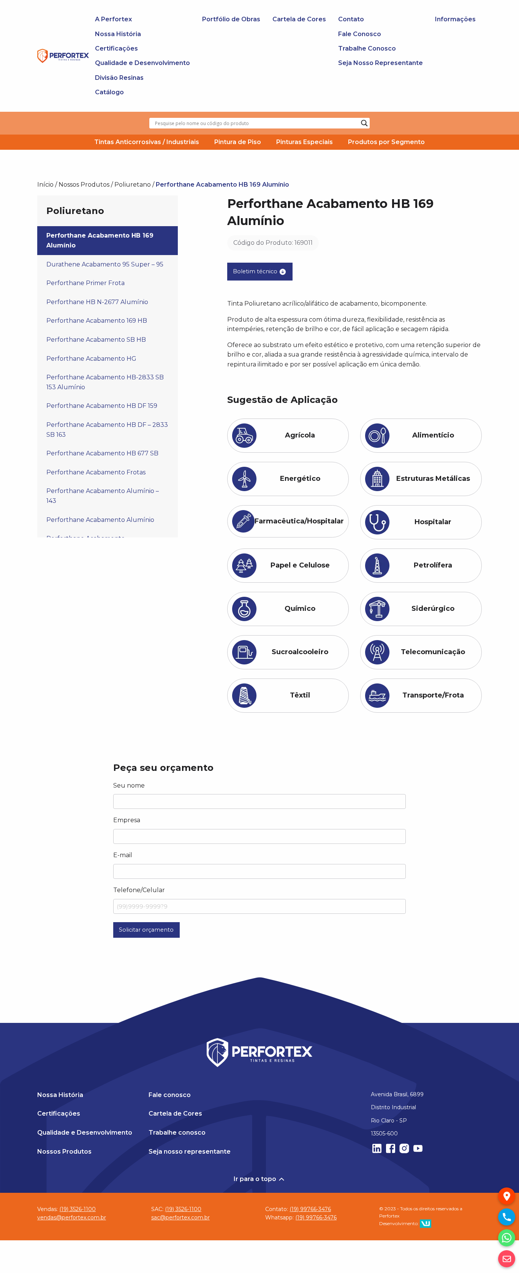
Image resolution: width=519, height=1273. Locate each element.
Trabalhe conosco (177, 1132)
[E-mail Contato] (506, 1258)
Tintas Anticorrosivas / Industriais (146, 142)
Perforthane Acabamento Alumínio (100, 519)
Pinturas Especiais (304, 142)
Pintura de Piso (237, 142)
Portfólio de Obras (231, 19)
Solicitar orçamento (146, 929)
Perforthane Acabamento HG (91, 358)
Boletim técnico (256, 271)
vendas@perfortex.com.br (71, 1217)
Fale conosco (170, 1095)
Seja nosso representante (190, 1151)
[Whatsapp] (506, 1237)
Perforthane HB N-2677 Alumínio (97, 302)
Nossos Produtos (84, 184)
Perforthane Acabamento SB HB (96, 339)
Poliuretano (132, 184)
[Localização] (506, 1196)
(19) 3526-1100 (77, 1209)
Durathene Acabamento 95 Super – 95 (104, 264)
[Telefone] (506, 1216)
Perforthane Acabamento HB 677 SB (102, 453)
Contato (351, 19)
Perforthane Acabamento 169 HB (96, 320)
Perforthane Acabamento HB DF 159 (101, 405)
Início (45, 184)
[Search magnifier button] (364, 123)
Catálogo (109, 92)
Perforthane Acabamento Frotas (96, 472)
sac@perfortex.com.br (180, 1217)
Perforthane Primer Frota (85, 283)
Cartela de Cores (299, 19)
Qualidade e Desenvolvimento (142, 63)
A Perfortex (113, 19)
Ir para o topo (256, 1179)
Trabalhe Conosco (367, 48)
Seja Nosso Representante (380, 63)
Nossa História (118, 34)
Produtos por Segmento (386, 142)
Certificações (116, 48)
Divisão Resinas (119, 77)
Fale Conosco (359, 34)
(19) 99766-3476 (310, 1209)
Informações (455, 19)
